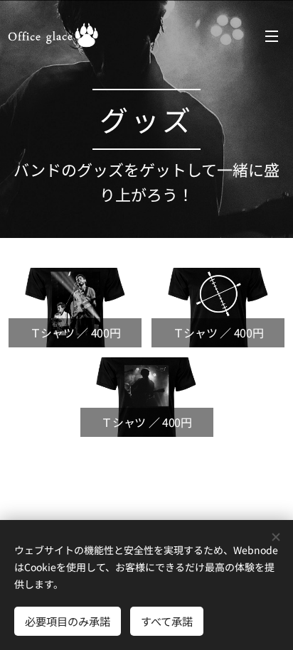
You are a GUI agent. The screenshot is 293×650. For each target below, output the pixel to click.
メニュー (271, 35)
